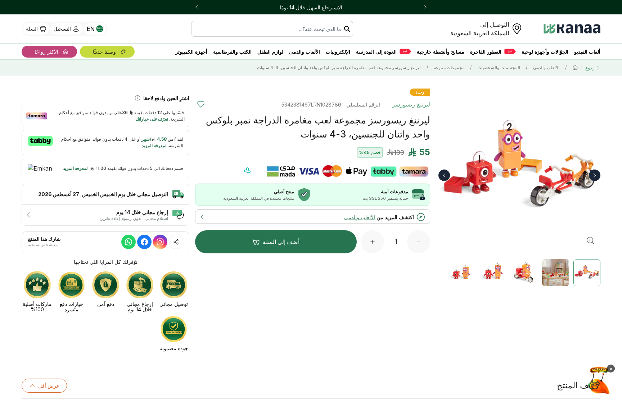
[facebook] (144, 242)
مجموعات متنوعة (449, 67)
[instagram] (160, 242)
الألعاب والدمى (546, 67)
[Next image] (594, 175)
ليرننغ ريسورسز (411, 104)
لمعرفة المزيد (75, 168)
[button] (105, 241)
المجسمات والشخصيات (498, 67)
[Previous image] (444, 175)
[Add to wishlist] (201, 104)
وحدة (419, 92)
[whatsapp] (128, 242)
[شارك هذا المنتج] (176, 242)
